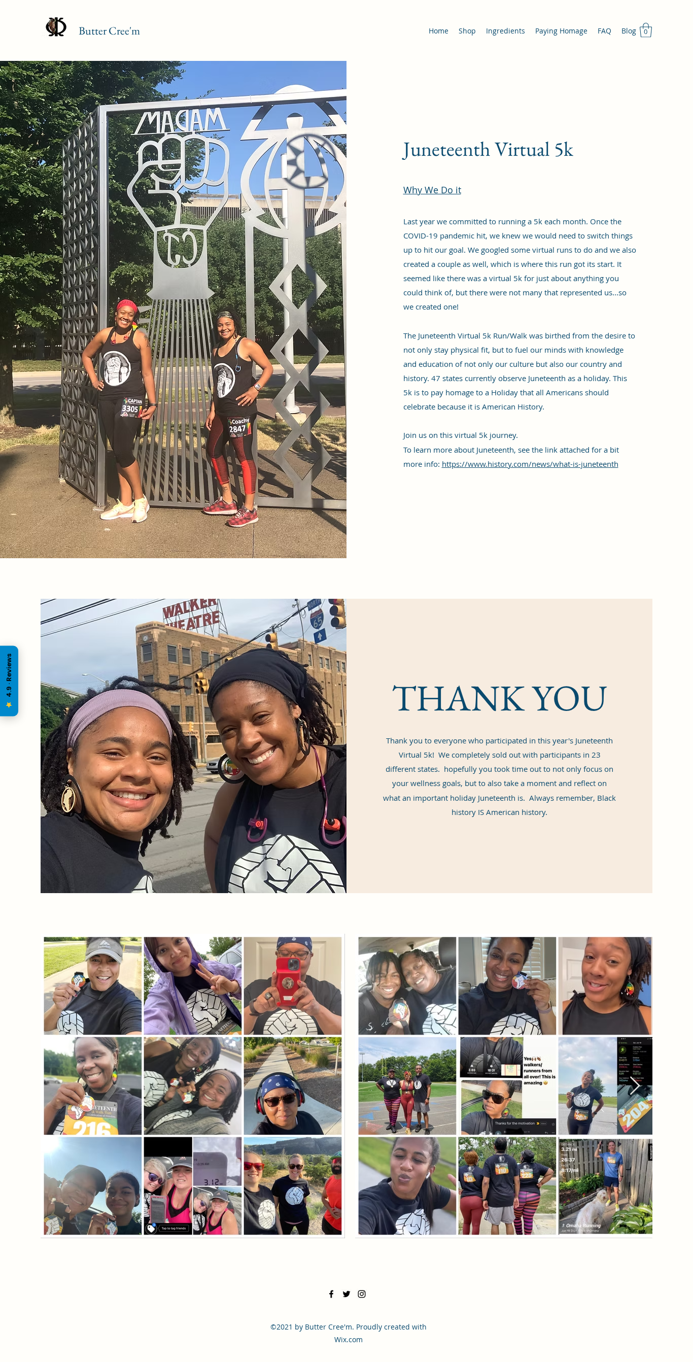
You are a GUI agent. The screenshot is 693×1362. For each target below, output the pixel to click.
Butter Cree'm (109, 30)
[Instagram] (362, 1294)
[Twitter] (346, 1294)
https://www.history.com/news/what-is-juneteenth (530, 464)
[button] (646, 30)
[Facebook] (331, 1294)
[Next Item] (635, 1086)
